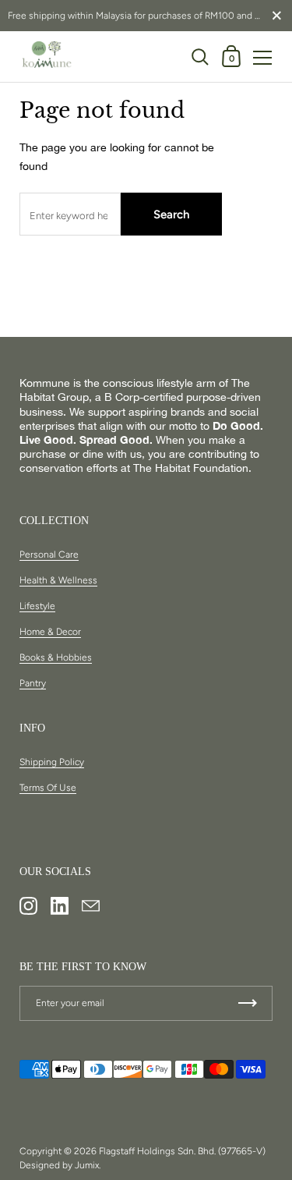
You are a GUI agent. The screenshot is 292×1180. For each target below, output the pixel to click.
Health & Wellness (58, 580)
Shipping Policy (51, 762)
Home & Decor (50, 631)
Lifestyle (37, 606)
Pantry (32, 683)
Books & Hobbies (55, 657)
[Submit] (247, 1003)
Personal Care (49, 554)
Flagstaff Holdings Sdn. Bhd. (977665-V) (182, 1151)
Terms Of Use (47, 787)
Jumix (87, 1165)
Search (171, 214)
